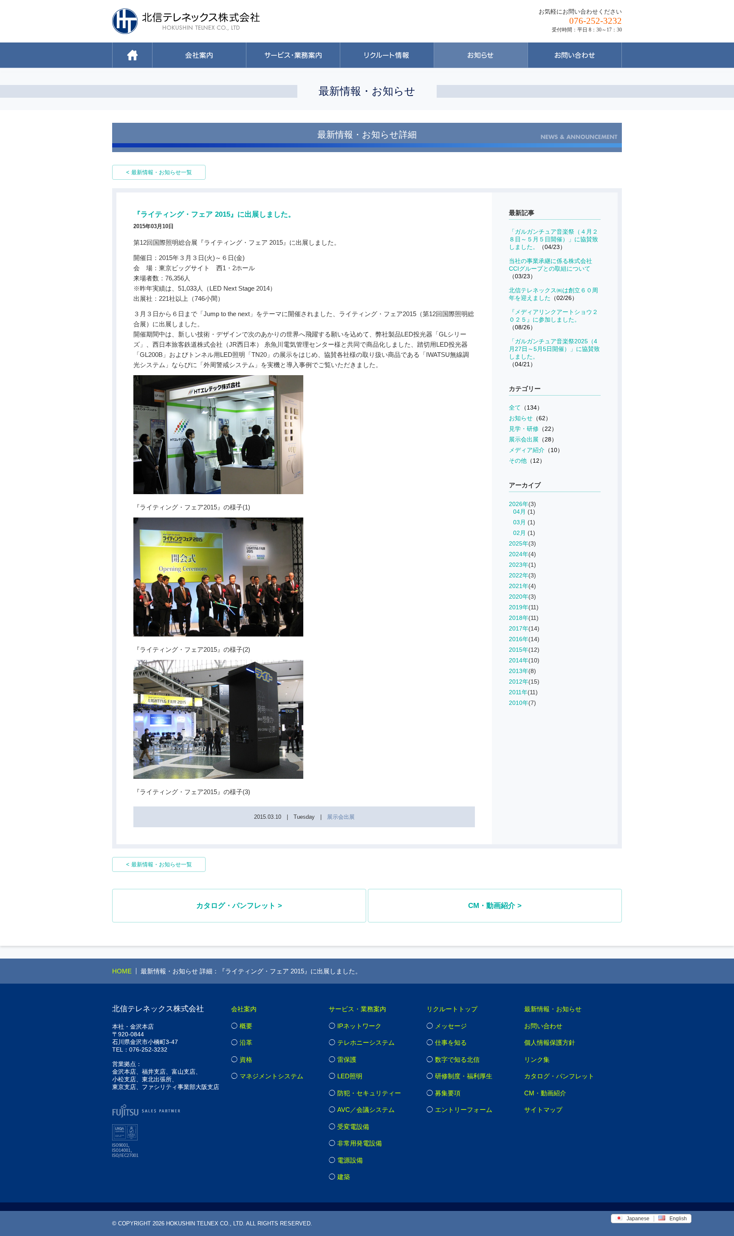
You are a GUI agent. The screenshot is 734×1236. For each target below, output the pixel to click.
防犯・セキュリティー (369, 1093)
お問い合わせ (543, 1026)
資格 (246, 1059)
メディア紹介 (536, 450)
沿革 (246, 1042)
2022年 (518, 575)
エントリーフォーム (463, 1109)
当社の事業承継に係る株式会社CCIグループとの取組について (550, 268)
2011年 (518, 692)
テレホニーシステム (366, 1042)
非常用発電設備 (359, 1143)
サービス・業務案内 (357, 1009)
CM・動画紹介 (545, 1093)
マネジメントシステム (271, 1076)
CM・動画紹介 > (495, 906)
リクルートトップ (451, 1009)
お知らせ (530, 418)
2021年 (518, 586)
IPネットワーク (359, 1026)
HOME (122, 971)
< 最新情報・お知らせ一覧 (159, 172)
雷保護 (346, 1059)
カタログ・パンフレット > (239, 906)
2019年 (518, 607)
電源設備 (350, 1160)
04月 (519, 511)
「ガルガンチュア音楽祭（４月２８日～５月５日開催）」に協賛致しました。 (553, 239)
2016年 (518, 639)
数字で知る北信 (457, 1059)
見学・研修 (533, 428)
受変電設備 (353, 1126)
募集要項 (447, 1093)
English (678, 1219)
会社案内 (244, 1009)
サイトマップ (543, 1109)
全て (526, 407)
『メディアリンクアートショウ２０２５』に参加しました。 (553, 319)
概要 (246, 1026)
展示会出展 (341, 817)
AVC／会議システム (366, 1109)
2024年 (518, 554)
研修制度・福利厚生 (463, 1076)
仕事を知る (451, 1042)
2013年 (518, 670)
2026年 (518, 504)
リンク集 (537, 1059)
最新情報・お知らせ (553, 1009)
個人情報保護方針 (549, 1042)
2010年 (518, 702)
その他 (527, 460)
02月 (519, 532)
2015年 (518, 649)
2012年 (518, 681)
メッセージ (451, 1026)
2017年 (518, 628)
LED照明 (349, 1076)
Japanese (638, 1219)
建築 (343, 1176)
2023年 (518, 564)
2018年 (518, 617)
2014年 (518, 660)
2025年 (518, 543)
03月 (519, 522)
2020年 (518, 596)
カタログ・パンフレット (559, 1076)
